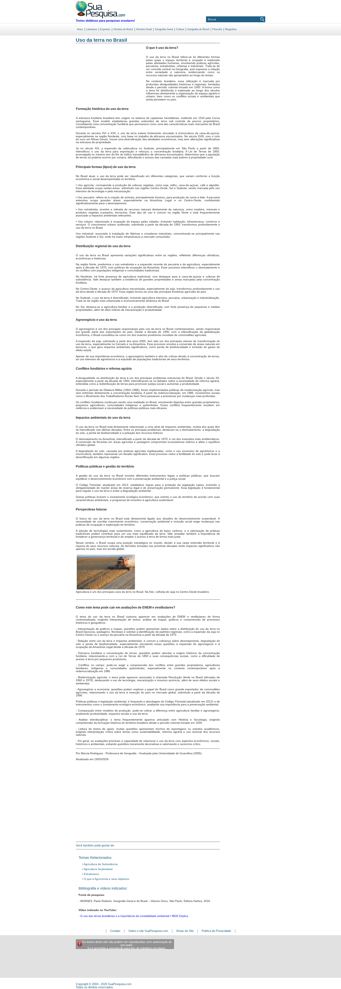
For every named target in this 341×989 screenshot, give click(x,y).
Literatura (91, 29)
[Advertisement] (92, 78)
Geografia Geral (164, 29)
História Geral (144, 29)
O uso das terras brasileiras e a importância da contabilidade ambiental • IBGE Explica (134, 916)
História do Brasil (123, 29)
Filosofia (217, 29)
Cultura (180, 29)
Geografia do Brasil (198, 29)
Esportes (105, 29)
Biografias (231, 29)
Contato (115, 930)
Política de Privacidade (216, 930)
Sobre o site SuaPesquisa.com (148, 930)
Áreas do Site (185, 930)
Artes (80, 29)
